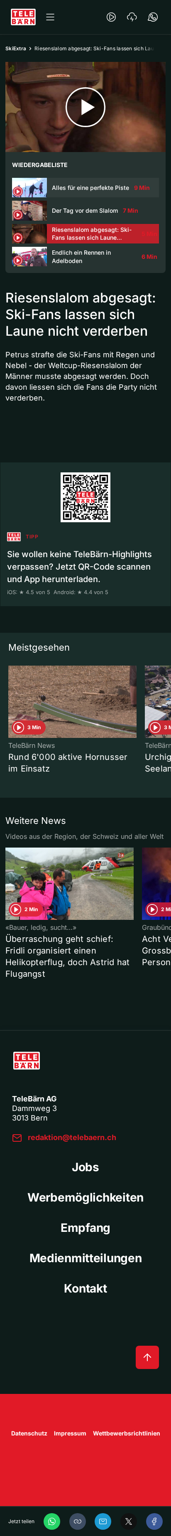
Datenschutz (29, 1433)
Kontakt (85, 1288)
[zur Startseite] (23, 17)
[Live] (111, 17)
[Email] (103, 1521)
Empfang (85, 1228)
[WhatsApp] (52, 1521)
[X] (128, 1521)
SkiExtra (15, 48)
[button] (77, 1521)
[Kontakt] (152, 17)
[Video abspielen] (85, 107)
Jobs (85, 1167)
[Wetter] (132, 17)
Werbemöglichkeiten (85, 1197)
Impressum (70, 1433)
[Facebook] (154, 1521)
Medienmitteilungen (85, 1258)
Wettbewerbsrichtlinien (126, 1433)
